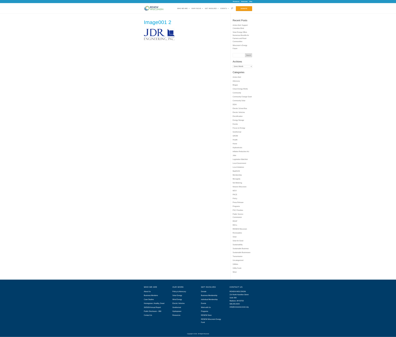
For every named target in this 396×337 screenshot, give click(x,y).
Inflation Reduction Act (241, 151)
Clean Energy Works (240, 89)
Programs (236, 206)
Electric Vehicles (239, 112)
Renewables (237, 233)
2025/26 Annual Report (152, 307)
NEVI (235, 191)
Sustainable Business (241, 248)
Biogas (235, 85)
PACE (235, 194)
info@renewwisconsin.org (239, 307)
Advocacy (236, 81)
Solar (235, 237)
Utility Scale (237, 268)
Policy (235, 198)
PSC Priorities (238, 210)
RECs (235, 225)
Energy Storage (238, 120)
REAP (235, 221)
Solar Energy (177, 295)
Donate (244, 8)
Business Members (151, 295)
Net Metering (237, 183)
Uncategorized (238, 260)
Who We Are (182, 8)
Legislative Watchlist (240, 159)
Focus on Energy (239, 128)
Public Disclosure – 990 (152, 311)
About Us (147, 291)
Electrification (238, 116)
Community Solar (239, 100)
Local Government (239, 163)
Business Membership (209, 295)
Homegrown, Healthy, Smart (154, 303)
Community (237, 93)
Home (235, 144)
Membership (237, 175)
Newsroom (244, 1)
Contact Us (148, 315)
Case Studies (149, 299)
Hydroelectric (237, 147)
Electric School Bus (240, 108)
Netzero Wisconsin (239, 187)
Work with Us (206, 307)
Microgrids (236, 179)
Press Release (238, 202)
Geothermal (237, 132)
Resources (236, 1)
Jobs (234, 155)
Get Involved (211, 8)
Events (223, 8)
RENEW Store (206, 315)
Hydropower (176, 311)
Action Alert (237, 77)
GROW (235, 136)
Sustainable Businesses (241, 252)
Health (235, 140)
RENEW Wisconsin (240, 229)
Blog (250, 1)
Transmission (237, 256)
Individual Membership (209, 299)
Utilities (235, 264)
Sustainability (238, 245)
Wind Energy (177, 299)
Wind (234, 272)
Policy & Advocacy (179, 291)
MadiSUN (236, 171)
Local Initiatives (238, 167)
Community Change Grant (242, 97)
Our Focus (196, 8)
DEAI (235, 104)
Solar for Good (238, 241)
